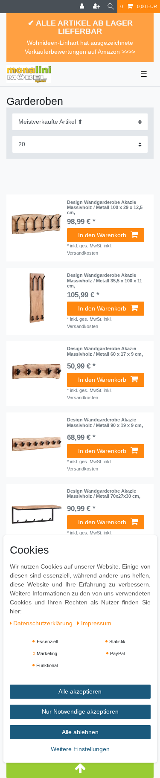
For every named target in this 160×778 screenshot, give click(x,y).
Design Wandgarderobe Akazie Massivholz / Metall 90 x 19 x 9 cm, (105, 422)
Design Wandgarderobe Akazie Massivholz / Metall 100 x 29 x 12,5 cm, (105, 207)
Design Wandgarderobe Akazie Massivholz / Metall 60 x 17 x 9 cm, (105, 351)
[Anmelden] (83, 6)
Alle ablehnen (80, 732)
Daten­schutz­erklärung (43, 623)
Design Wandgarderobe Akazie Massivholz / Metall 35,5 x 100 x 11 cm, (104, 280)
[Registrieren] (97, 6)
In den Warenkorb (102, 235)
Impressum (96, 623)
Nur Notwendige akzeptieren (80, 711)
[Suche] (110, 6)
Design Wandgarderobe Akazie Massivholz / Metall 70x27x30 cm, (103, 493)
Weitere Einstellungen (80, 749)
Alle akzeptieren (80, 691)
